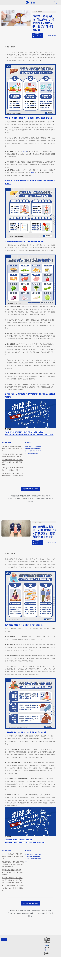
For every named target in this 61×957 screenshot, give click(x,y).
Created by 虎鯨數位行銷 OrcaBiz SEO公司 (46, 953)
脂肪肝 (26, 446)
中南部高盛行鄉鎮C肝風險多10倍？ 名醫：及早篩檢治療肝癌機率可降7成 (12, 448)
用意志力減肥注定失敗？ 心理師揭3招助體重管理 (18, 840)
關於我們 (44, 940)
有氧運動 (33, 453)
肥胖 (34, 451)
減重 (31, 451)
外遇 (36, 858)
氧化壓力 (35, 446)
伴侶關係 (35, 854)
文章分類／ (36, 11)
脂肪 (34, 448)
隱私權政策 (46, 940)
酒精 (29, 453)
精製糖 (31, 446)
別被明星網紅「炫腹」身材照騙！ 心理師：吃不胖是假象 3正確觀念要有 (25, 842)
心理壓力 (32, 858)
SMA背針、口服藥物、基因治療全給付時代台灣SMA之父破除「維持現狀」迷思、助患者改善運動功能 (12, 880)
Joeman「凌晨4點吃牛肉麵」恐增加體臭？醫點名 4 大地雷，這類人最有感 (13, 856)
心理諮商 (29, 856)
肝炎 (28, 451)
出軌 (28, 858)
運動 (37, 448)
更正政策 (48, 940)
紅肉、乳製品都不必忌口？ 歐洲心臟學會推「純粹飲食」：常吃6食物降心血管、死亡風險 (29, 434)
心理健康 (34, 856)
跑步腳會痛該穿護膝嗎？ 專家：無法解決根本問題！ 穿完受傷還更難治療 (12, 462)
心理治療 (27, 854)
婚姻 (31, 854)
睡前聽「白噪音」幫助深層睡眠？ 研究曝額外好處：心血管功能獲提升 (24, 432)
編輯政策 (47, 940)
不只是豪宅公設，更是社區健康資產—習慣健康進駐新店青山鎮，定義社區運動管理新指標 (13, 864)
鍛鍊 (37, 453)
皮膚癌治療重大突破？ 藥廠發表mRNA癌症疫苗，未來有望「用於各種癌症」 (12, 872)
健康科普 (40, 11)
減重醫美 (40, 522)
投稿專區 (45, 940)
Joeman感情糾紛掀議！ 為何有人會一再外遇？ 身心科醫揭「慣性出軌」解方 (13, 888)
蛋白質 (25, 151)
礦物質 (37, 451)
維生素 (30, 448)
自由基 (32, 173)
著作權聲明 (47, 940)
